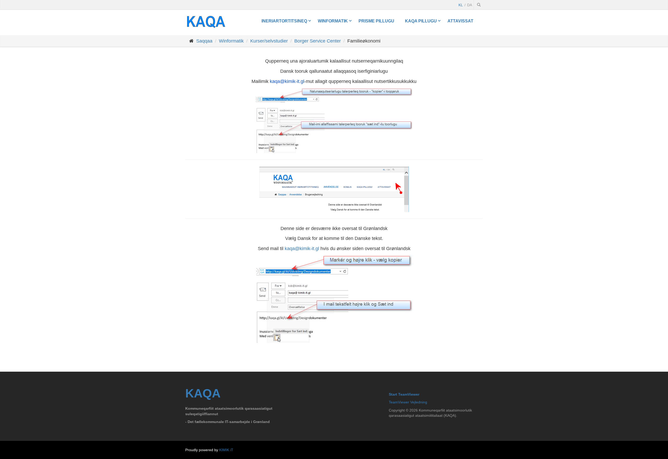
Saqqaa (204, 41)
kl (460, 5)
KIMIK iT (226, 450)
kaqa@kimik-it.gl (302, 248)
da (469, 5)
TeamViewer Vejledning (408, 402)
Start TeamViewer (404, 394)
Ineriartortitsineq (284, 21)
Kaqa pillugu (421, 21)
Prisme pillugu (376, 21)
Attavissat (460, 21)
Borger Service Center (317, 41)
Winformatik (333, 21)
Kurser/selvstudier (269, 41)
